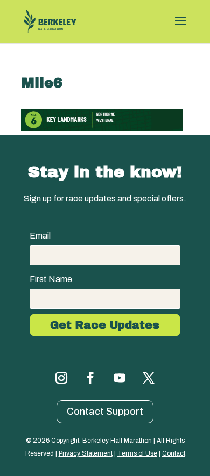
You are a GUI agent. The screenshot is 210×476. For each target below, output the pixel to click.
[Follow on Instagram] (61, 378)
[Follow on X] (148, 378)
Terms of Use (137, 453)
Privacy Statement (86, 453)
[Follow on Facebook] (90, 378)
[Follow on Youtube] (119, 378)
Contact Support (105, 411)
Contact (173, 453)
